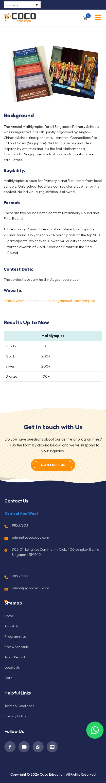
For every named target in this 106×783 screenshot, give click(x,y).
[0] (85, 17)
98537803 (20, 525)
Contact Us (53, 465)
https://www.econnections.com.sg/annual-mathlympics (49, 300)
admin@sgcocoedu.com (30, 537)
